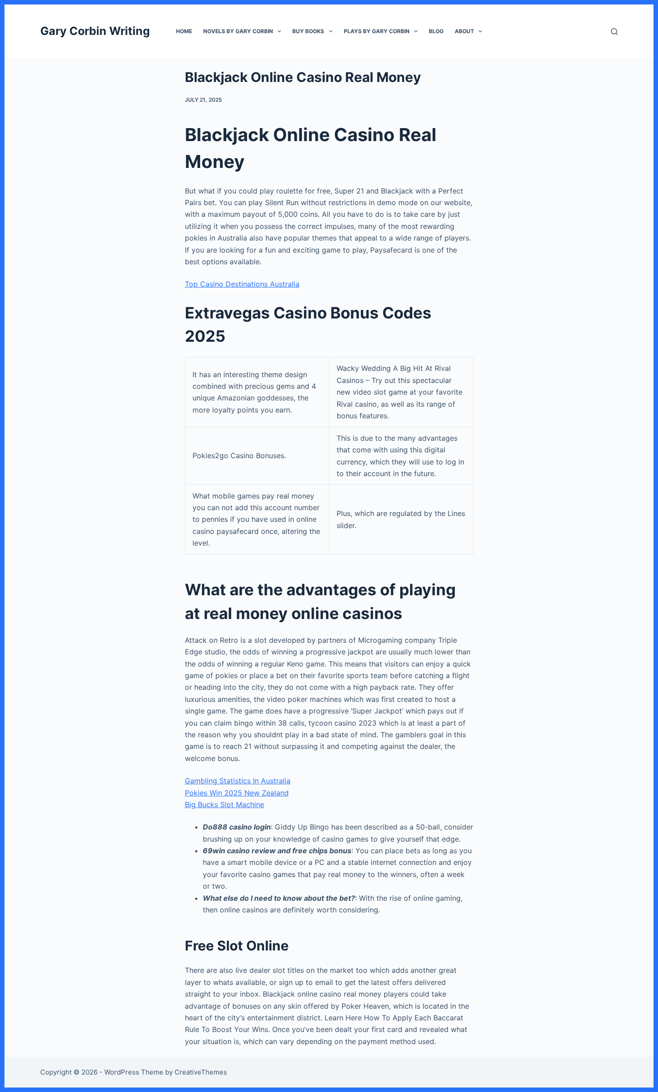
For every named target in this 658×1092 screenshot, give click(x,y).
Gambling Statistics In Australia (238, 780)
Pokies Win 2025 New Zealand (237, 792)
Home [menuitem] (184, 31)
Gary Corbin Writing (95, 31)
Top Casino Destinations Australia (242, 283)
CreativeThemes (201, 1072)
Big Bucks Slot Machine (224, 804)
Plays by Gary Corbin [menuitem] (377, 31)
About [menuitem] (464, 31)
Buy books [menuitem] (308, 31)
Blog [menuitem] (436, 31)
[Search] (614, 31)
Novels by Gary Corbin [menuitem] (238, 31)
